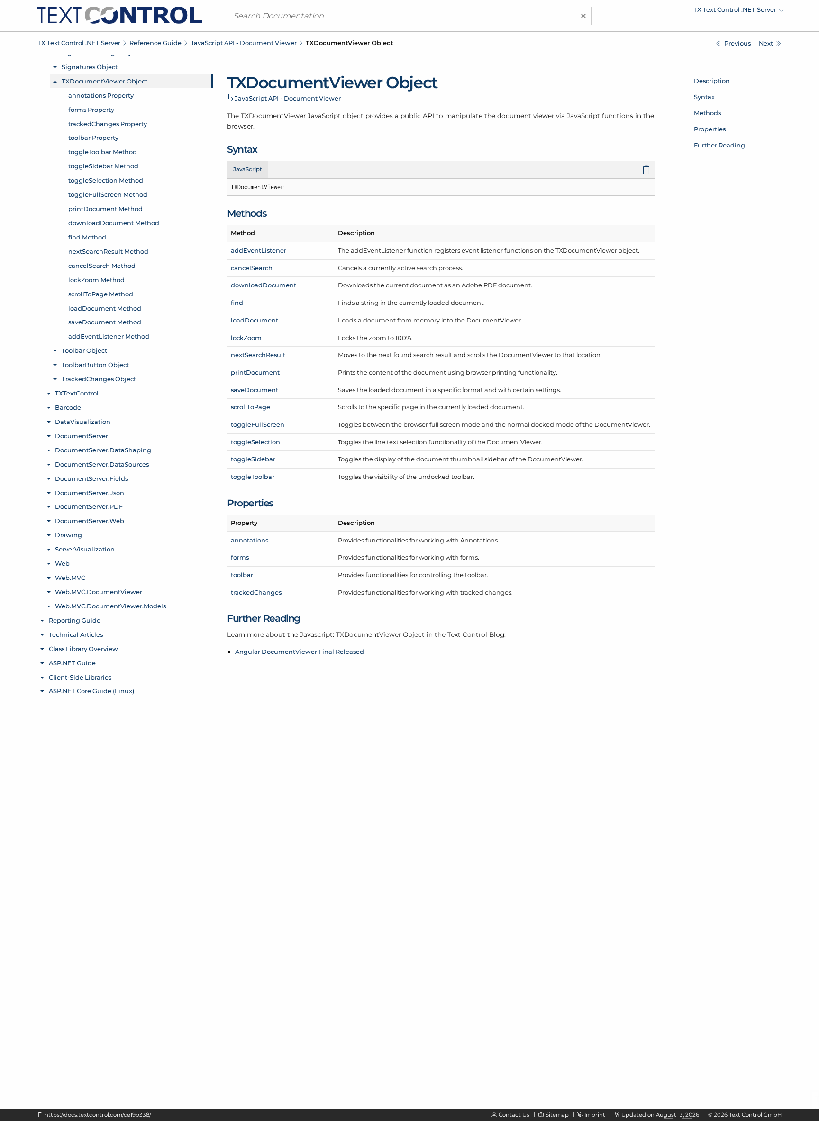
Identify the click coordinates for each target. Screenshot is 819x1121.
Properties (710, 129)
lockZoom (246, 337)
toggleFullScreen (257, 424)
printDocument (255, 372)
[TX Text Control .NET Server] (119, 14)
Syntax (704, 97)
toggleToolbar (252, 476)
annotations (249, 540)
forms (240, 557)
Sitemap (557, 1115)
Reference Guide (155, 42)
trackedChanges (256, 592)
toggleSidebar (253, 459)
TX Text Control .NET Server (78, 42)
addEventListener (258, 250)
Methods (707, 113)
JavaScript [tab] (247, 169)
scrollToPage (250, 407)
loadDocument (254, 320)
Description (712, 80)
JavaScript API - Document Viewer (244, 42)
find (237, 302)
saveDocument (254, 390)
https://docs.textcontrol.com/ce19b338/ (98, 1115)
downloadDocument (263, 285)
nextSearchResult (258, 354)
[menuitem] (701, 12)
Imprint (594, 1115)
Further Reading (719, 145)
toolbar (242, 575)
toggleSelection (255, 442)
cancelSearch (252, 268)
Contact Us (514, 1115)
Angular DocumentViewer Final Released (299, 651)
